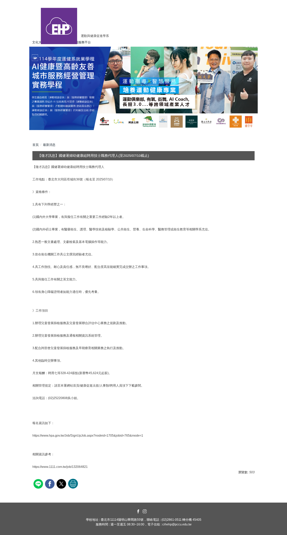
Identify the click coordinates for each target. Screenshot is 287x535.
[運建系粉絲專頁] (138, 511)
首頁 (35, 144)
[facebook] (50, 483)
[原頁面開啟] (143, 88)
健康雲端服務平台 (78, 42)
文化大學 (38, 42)
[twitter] (61, 483)
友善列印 (73, 484)
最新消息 (49, 144)
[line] (38, 483)
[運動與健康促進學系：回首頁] (59, 20)
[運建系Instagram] (145, 511)
